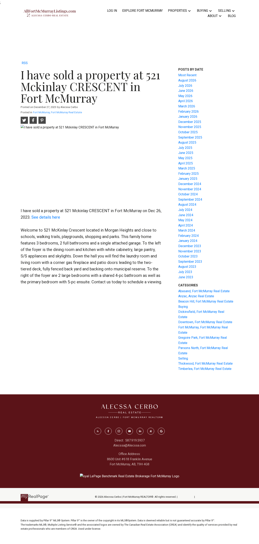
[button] (97, 431)
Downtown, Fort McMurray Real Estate (205, 322)
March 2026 (186, 106)
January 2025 (187, 179)
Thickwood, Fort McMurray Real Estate (205, 363)
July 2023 (185, 272)
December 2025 (189, 122)
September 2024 (190, 199)
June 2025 (185, 153)
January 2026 (187, 117)
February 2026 (188, 111)
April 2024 (185, 225)
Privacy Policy (186, 496)
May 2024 (185, 220)
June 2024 (185, 215)
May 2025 (185, 158)
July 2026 (185, 86)
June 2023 (185, 277)
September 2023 (190, 262)
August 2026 (187, 80)
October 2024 (188, 194)
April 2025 (185, 163)
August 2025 (187, 142)
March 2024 (186, 230)
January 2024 (187, 241)
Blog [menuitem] (232, 16)
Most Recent (187, 75)
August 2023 (187, 267)
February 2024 (188, 236)
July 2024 (185, 210)
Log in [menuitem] (112, 11)
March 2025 (186, 168)
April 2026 (185, 101)
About (213, 16)
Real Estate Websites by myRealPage (216, 496)
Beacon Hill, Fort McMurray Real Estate (205, 301)
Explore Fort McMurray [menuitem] (142, 11)
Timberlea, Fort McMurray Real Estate (204, 369)
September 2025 (190, 137)
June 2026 (185, 91)
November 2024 (189, 189)
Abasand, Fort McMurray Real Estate (204, 291)
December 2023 (189, 246)
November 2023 (189, 251)
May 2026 (185, 96)
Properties (177, 11)
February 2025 (188, 174)
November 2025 (189, 127)
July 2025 (185, 148)
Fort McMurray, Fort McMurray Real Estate (57, 112)
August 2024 (187, 204)
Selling (224, 11)
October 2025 (188, 132)
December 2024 (189, 184)
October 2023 (188, 256)
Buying (202, 11)
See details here (45, 217)
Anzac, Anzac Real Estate (196, 296)
